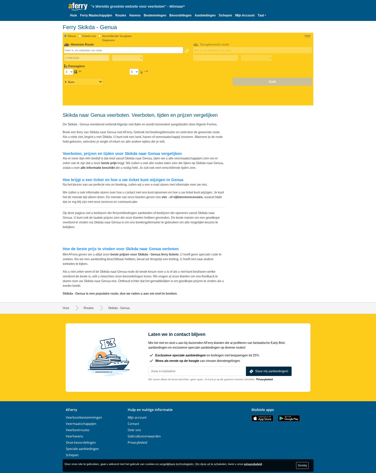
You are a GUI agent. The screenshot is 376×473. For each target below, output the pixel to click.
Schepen (225, 15)
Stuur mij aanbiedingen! (271, 371)
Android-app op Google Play (289, 418)
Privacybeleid (264, 379)
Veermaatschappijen (81, 424)
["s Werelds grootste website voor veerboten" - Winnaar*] (78, 7)
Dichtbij (302, 465)
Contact (133, 424)
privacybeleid (253, 464)
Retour (72, 36)
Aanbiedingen (205, 15)
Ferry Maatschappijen (96, 15)
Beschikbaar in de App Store (262, 418)
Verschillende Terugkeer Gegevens (117, 38)
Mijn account (137, 417)
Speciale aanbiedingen (82, 449)
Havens (135, 15)
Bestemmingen (155, 15)
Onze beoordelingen (81, 442)
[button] (262, 15)
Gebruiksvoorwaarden (144, 436)
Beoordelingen (180, 15)
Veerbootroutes (77, 430)
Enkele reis (89, 36)
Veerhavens (74, 436)
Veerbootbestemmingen (84, 417)
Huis (73, 15)
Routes (120, 15)
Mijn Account (245, 15)
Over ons (134, 430)
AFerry (71, 409)
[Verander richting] (187, 52)
